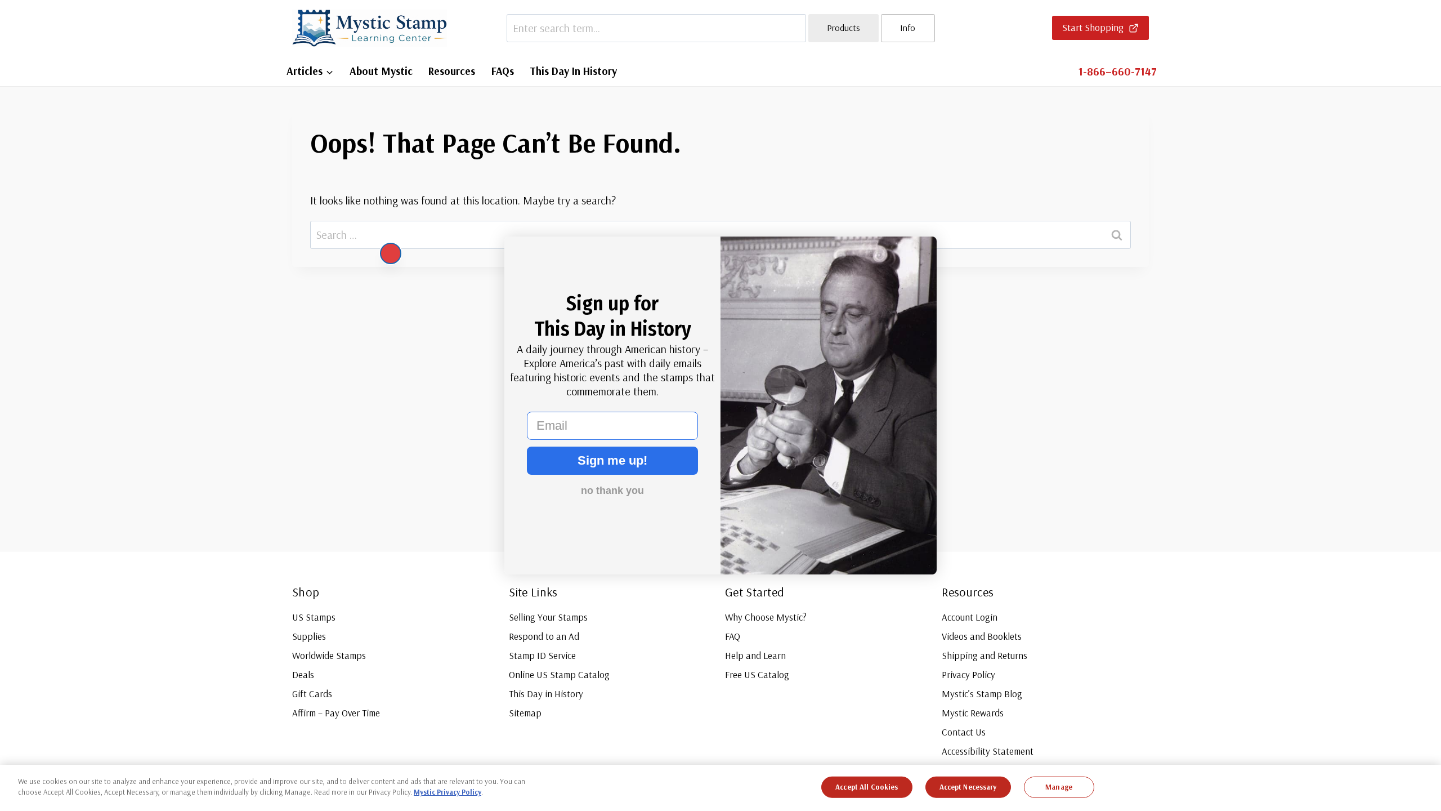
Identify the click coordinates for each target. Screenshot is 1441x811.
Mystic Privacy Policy (447, 791)
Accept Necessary (968, 786)
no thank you (612, 490)
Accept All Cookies (866, 786)
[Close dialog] (391, 253)
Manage (1058, 786)
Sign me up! (612, 460)
